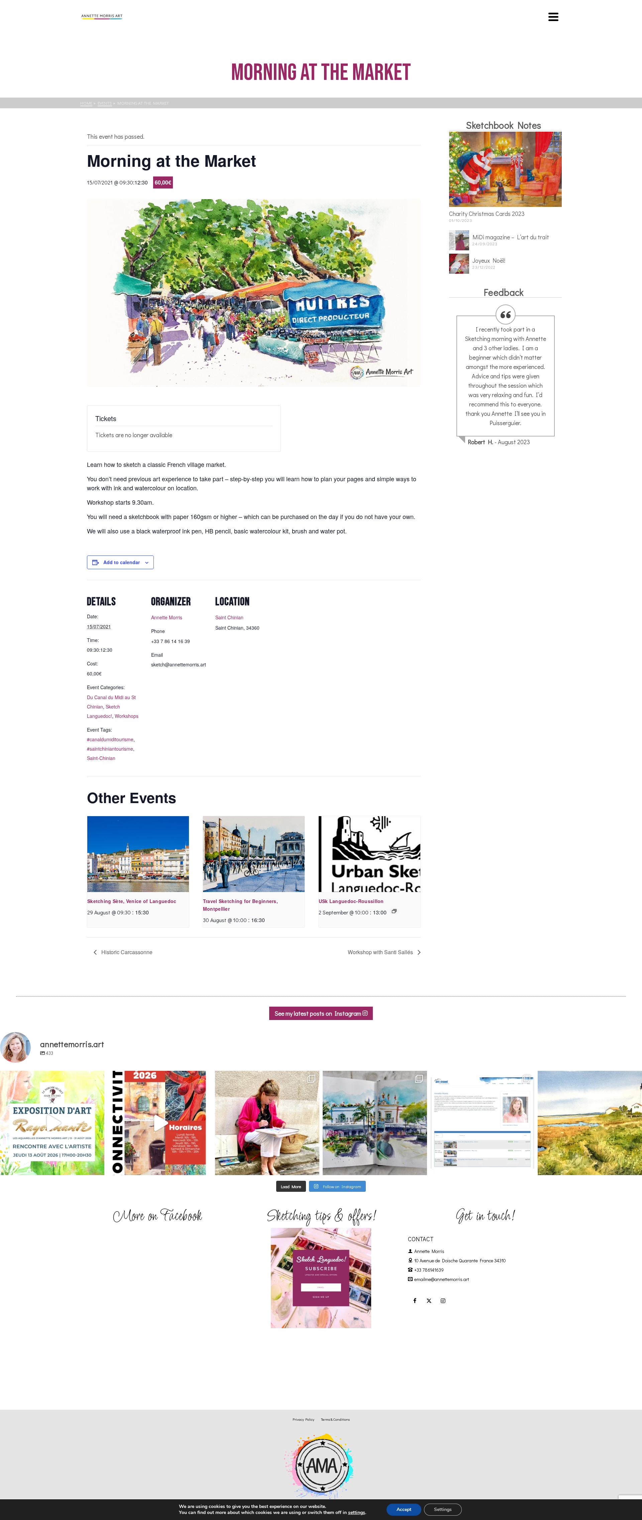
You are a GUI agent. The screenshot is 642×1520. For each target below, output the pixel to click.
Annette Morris (166, 617)
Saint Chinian (229, 617)
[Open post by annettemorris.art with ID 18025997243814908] (267, 1123)
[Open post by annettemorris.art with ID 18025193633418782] (590, 1123)
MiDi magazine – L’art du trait (510, 237)
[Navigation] (553, 16)
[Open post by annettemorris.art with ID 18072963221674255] (160, 1123)
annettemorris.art (51, 1077)
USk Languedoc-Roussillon (351, 901)
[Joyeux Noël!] (459, 264)
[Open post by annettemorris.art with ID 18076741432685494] (482, 1123)
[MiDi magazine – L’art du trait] (459, 240)
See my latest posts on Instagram (318, 1013)
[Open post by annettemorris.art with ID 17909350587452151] (52, 1123)
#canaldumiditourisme (110, 739)
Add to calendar (121, 562)
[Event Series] (394, 911)
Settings (443, 1509)
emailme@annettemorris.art (441, 1279)
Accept (404, 1509)
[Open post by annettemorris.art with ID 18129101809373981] (375, 1123)
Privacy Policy (303, 1419)
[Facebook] (415, 1300)
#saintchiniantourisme (110, 748)
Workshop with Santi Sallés (381, 952)
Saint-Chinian (101, 758)
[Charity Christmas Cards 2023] (505, 169)
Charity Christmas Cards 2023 (487, 214)
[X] (429, 1300)
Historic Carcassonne (126, 952)
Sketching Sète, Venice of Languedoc (132, 901)
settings (356, 1513)
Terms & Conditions (335, 1419)
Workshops (126, 716)
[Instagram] (443, 1300)
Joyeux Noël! (488, 260)
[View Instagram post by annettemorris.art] (98, 1167)
